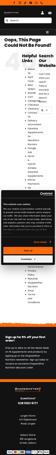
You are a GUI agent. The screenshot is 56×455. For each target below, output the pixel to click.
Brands (32, 93)
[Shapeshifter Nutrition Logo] (11, 12)
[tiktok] (25, 2)
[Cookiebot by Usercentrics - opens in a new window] (40, 194)
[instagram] (20, 2)
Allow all (28, 250)
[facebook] (14, 2)
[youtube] (30, 2)
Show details (40, 242)
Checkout (33, 104)
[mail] (36, 2)
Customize (26, 259)
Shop (31, 290)
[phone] (41, 2)
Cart (30, 97)
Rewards (33, 278)
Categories (34, 100)
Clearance (34, 108)
